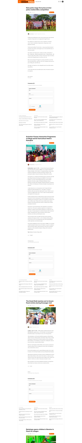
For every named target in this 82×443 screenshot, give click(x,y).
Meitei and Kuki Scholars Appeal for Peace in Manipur (40, 122)
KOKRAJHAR (30, 168)
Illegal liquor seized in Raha (22, 122)
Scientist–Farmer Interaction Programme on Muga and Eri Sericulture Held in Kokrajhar (55, 117)
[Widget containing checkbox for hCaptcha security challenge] (35, 106)
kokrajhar (31, 235)
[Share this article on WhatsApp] (28, 12)
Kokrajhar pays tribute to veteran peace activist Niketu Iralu (55, 125)
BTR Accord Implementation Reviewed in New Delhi (25, 286)
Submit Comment (32, 109)
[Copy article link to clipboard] (34, 12)
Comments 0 (52, 12)
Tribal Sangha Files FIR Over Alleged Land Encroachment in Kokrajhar (24, 292)
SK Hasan (29, 371)
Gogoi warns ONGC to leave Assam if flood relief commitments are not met (55, 127)
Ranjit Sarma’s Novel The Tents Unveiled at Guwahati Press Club (40, 117)
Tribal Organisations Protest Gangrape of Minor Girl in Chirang (25, 284)
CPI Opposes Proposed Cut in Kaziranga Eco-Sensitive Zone (25, 412)
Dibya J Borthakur (30, 76)
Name (29, 90)
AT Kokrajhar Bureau (32, 164)
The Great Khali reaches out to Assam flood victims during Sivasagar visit (55, 120)
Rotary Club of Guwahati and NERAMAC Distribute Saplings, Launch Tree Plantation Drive (40, 120)
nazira (31, 366)
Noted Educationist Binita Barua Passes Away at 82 (25, 116)
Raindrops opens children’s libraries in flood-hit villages (56, 122)
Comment (30, 98)
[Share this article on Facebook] (30, 12)
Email (31, 94)
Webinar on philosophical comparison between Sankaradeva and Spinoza (39, 125)
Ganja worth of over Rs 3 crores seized (23, 120)
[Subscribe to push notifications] (59, 1)
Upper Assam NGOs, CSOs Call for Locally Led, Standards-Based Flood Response (55, 292)
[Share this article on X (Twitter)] (32, 12)
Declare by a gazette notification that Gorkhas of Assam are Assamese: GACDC (41, 127)
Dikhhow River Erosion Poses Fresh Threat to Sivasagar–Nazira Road (24, 414)
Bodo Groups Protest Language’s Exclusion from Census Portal (26, 289)
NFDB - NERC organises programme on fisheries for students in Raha (25, 125)
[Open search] (61, 1)
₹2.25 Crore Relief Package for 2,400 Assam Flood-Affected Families (25, 420)
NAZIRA (29, 330)
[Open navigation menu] (19, 1)
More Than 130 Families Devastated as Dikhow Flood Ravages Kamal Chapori (25, 417)
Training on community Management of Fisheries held (25, 118)
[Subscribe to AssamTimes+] (62, 1)
